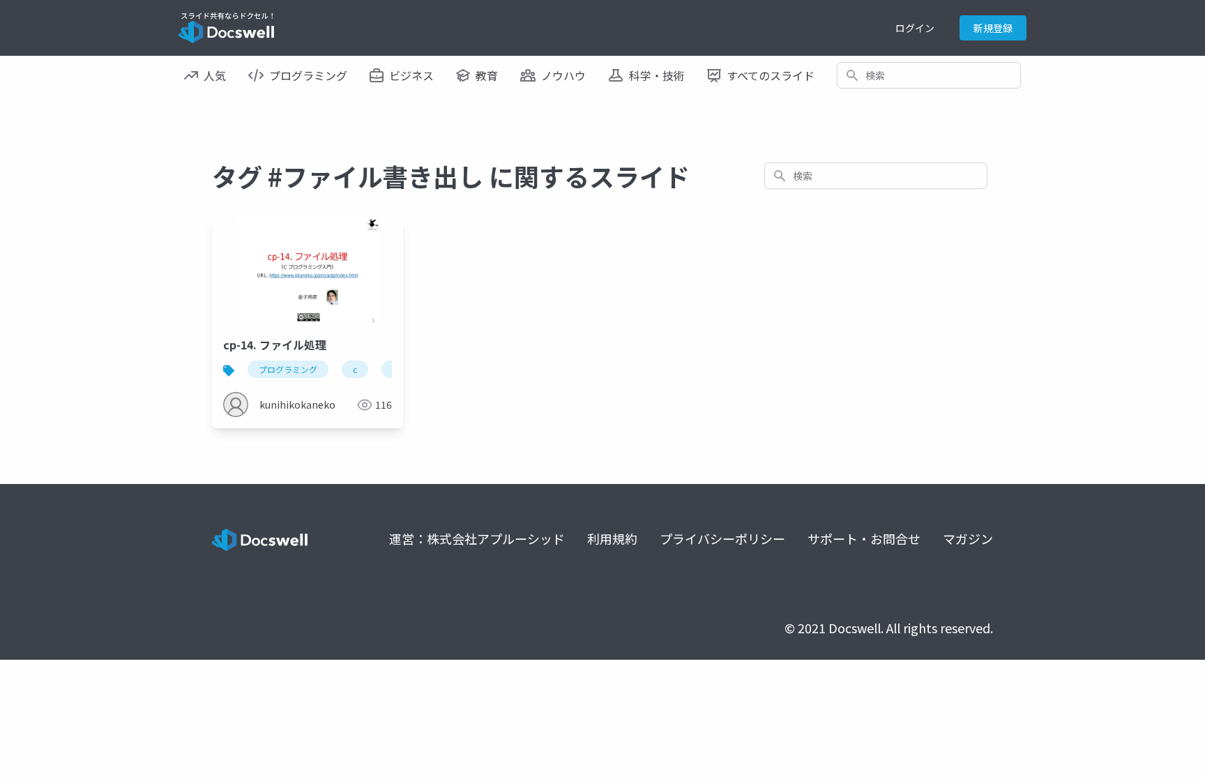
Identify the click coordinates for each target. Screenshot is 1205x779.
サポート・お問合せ (864, 538)
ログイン (914, 28)
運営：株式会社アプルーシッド (477, 538)
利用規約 (612, 538)
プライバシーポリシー (722, 538)
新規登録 (993, 28)
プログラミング (288, 369)
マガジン (968, 538)
